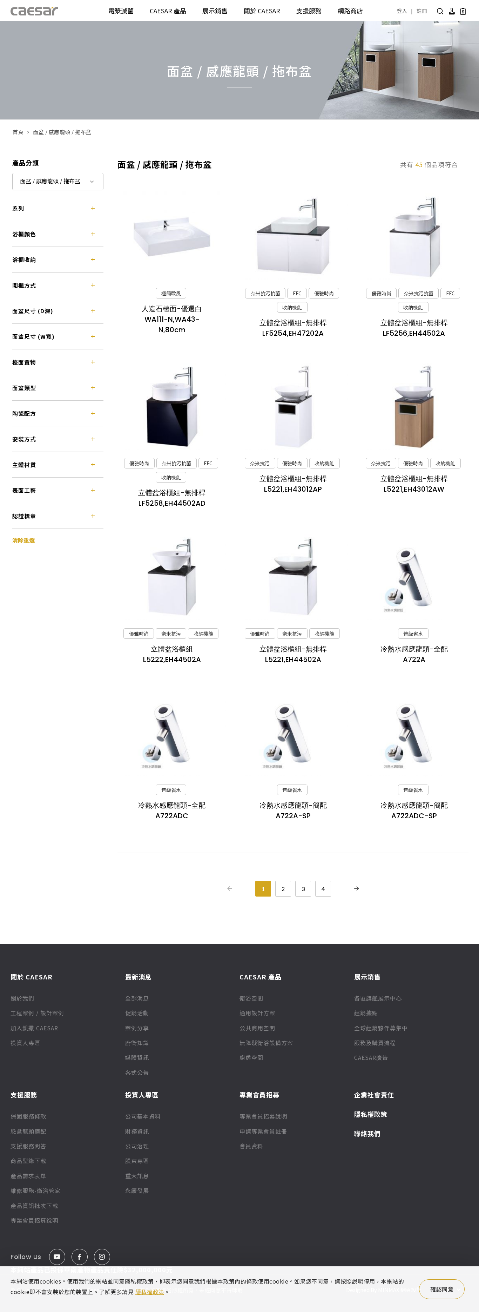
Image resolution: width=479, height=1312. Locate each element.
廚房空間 (251, 1057)
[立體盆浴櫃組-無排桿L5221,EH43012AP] (292, 406)
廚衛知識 (137, 1042)
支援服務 (309, 10)
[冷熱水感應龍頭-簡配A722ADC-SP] (414, 733)
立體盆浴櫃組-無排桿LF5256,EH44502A (414, 328)
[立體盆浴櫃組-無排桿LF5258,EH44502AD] (171, 406)
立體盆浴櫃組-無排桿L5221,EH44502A (293, 654)
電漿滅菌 (121, 10)
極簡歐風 (171, 293)
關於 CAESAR (262, 10)
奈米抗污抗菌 (265, 293)
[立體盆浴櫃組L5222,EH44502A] (171, 576)
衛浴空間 (251, 998)
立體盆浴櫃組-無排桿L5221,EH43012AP (293, 484)
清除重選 (23, 540)
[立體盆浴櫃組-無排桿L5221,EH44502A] (292, 576)
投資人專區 (25, 1042)
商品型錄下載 (28, 1160)
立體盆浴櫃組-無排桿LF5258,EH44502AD (171, 498)
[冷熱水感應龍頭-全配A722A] (414, 576)
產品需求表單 (28, 1176)
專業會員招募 (259, 1094)
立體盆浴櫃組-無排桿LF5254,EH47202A (293, 328)
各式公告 (137, 1072)
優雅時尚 (324, 293)
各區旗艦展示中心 (378, 998)
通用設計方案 (257, 1013)
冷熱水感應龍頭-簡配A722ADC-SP (414, 810)
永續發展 (137, 1190)
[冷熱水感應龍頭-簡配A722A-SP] (292, 733)
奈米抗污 (260, 463)
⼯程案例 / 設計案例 (37, 1013)
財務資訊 (137, 1131)
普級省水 (413, 633)
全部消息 (137, 998)
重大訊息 (137, 1176)
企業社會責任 (374, 1094)
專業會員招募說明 (34, 1220)
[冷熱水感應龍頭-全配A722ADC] (171, 733)
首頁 (18, 132)
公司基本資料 (143, 1116)
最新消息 (138, 976)
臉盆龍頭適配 (28, 1131)
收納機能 (292, 307)
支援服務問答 (28, 1146)
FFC (297, 293)
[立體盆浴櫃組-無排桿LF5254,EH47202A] (292, 236)
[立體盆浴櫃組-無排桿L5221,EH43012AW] (414, 406)
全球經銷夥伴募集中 (381, 1028)
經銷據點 (366, 1013)
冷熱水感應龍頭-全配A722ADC (171, 810)
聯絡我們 (367, 1133)
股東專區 (137, 1160)
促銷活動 (137, 1013)
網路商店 (350, 10)
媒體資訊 (137, 1057)
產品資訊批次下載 (34, 1205)
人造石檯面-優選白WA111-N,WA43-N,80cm (172, 319)
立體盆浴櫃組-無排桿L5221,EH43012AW (414, 484)
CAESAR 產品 (168, 10)
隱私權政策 (370, 1114)
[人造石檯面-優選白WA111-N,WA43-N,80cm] (171, 236)
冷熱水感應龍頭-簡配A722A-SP (293, 810)
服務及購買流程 (375, 1042)
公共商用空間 (257, 1028)
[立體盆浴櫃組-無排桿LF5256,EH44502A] (414, 236)
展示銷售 (215, 10)
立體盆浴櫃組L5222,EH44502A (172, 654)
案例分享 (137, 1028)
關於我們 (22, 998)
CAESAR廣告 (371, 1057)
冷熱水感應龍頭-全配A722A (414, 654)
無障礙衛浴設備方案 (266, 1042)
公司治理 (137, 1146)
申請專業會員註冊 (263, 1131)
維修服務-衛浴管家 (36, 1190)
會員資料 (251, 1146)
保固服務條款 (28, 1116)
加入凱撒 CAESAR (34, 1028)
